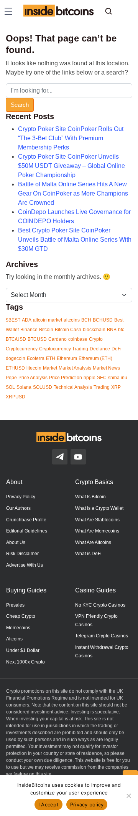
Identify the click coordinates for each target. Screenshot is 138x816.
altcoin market (47, 320)
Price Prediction (65, 377)
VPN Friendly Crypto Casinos (96, 620)
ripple (89, 377)
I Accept (48, 804)
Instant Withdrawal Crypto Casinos (101, 651)
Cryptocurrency (22, 349)
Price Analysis (33, 377)
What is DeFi (88, 553)
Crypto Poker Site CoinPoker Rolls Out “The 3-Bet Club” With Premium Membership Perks (70, 138)
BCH (86, 320)
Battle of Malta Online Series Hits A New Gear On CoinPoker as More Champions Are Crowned (73, 193)
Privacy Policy (20, 496)
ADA (26, 320)
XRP (116, 387)
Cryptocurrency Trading (63, 349)
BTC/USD (16, 339)
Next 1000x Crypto (25, 662)
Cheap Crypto (20, 616)
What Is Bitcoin (90, 496)
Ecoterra (35, 358)
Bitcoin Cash (68, 329)
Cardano (57, 339)
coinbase (77, 339)
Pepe (11, 377)
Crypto (96, 339)
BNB (112, 329)
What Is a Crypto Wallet (99, 508)
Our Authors (18, 508)
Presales (15, 605)
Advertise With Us (24, 565)
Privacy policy (87, 804)
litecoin (33, 368)
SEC (102, 377)
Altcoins (14, 639)
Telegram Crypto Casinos (101, 636)
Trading (102, 387)
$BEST (13, 320)
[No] (128, 795)
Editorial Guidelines (26, 531)
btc (121, 329)
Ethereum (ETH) (95, 358)
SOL (10, 387)
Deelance (100, 349)
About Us (15, 542)
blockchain (94, 329)
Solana (23, 387)
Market (50, 368)
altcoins (72, 320)
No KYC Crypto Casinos (100, 605)
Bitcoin (46, 329)
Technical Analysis (73, 387)
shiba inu (117, 377)
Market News (106, 368)
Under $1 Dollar (22, 650)
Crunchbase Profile (26, 519)
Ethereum (67, 358)
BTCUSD (37, 339)
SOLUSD (42, 387)
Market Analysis (75, 368)
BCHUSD (103, 320)
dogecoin (15, 358)
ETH (50, 358)
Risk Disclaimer (22, 553)
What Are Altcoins (93, 542)
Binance (29, 329)
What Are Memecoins (97, 531)
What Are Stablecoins (97, 519)
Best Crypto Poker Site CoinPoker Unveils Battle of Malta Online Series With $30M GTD (74, 239)
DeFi (117, 349)
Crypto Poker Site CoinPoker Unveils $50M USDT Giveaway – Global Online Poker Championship (71, 165)
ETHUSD (15, 368)
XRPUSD (15, 397)
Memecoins (18, 627)
